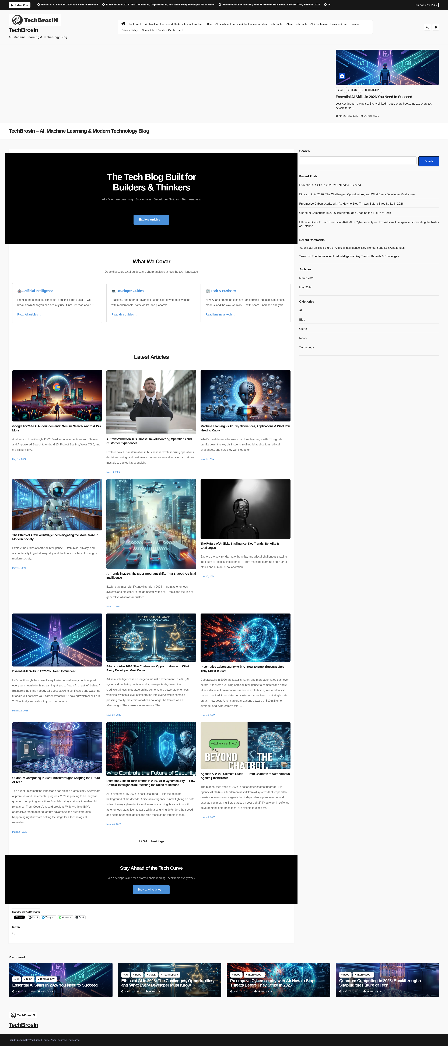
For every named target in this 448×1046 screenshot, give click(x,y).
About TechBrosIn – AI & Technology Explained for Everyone (322, 24)
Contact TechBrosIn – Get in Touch (163, 30)
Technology (372, 90)
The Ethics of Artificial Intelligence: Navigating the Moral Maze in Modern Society (55, 537)
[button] (427, 27)
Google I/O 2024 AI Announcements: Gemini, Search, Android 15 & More (57, 428)
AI (341, 90)
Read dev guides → (124, 314)
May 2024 (305, 287)
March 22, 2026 (348, 116)
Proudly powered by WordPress (25, 1040)
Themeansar (74, 1040)
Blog (354, 90)
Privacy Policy (129, 30)
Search (304, 151)
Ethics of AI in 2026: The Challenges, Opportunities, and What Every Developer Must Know (147, 668)
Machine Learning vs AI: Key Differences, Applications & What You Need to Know (245, 428)
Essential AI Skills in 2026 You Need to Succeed (374, 97)
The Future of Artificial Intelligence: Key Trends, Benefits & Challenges (240, 545)
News (303, 338)
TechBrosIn (23, 30)
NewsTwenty (57, 1040)
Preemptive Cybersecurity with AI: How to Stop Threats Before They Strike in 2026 (242, 668)
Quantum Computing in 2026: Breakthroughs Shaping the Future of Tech (56, 780)
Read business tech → (221, 314)
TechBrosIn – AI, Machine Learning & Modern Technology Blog (166, 24)
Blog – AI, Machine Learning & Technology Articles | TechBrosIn (244, 24)
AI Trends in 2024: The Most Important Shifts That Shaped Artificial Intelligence (151, 575)
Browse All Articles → (151, 889)
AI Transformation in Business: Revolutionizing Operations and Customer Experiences (149, 441)
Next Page (157, 841)
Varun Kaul (371, 116)
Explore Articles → (151, 219)
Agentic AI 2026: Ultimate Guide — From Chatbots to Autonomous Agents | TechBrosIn (245, 776)
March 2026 (306, 278)
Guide (303, 328)
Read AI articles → (29, 314)
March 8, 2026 (134, 991)
